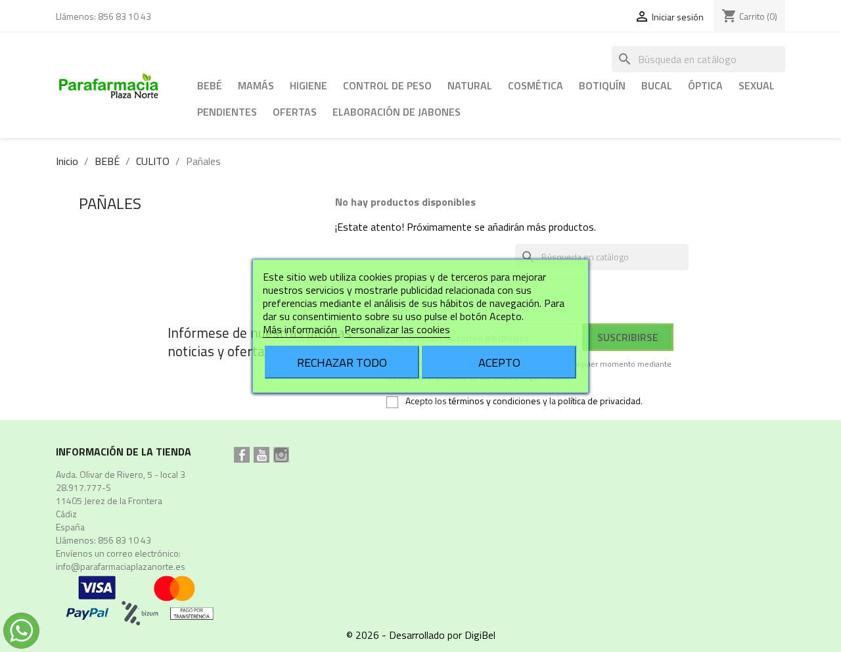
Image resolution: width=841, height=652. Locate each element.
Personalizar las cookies (397, 329)
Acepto (499, 362)
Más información (301, 329)
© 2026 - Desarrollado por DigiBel (420, 635)
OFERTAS (295, 112)
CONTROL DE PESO (387, 85)
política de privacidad (599, 401)
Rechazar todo (342, 362)
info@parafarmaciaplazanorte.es (120, 566)
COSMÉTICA (535, 85)
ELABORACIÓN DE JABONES (396, 112)
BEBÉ (209, 85)
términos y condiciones (495, 401)
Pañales (110, 203)
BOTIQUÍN (602, 85)
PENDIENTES (227, 112)
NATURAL (469, 85)
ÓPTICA (705, 85)
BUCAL (656, 85)
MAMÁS (256, 85)
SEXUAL (757, 85)
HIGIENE (308, 85)
